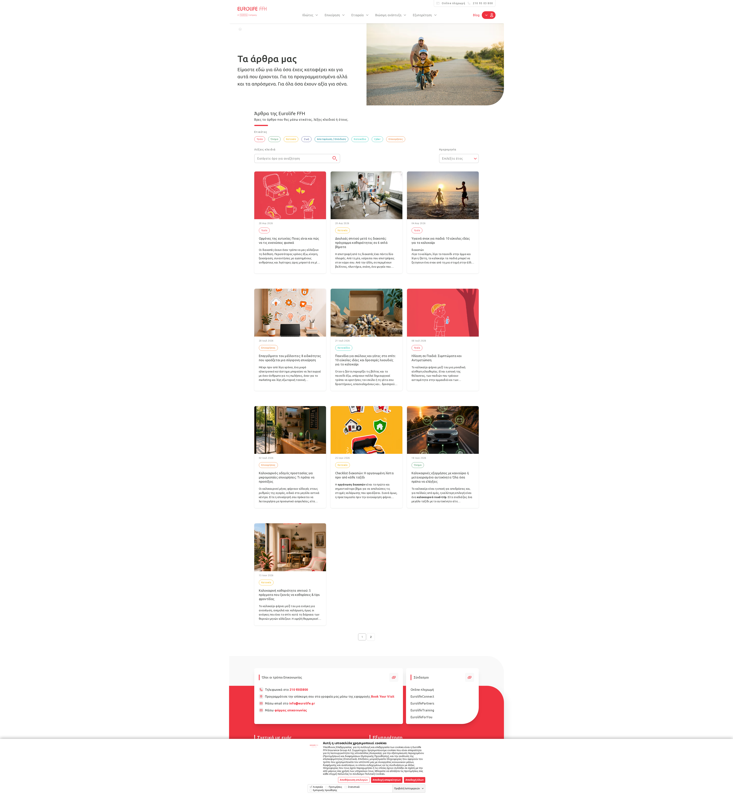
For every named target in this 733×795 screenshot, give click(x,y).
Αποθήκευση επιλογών (354, 779)
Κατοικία (291, 139)
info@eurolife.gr (302, 703)
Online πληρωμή (422, 689)
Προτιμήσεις (335, 787)
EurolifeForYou (422, 717)
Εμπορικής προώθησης (325, 790)
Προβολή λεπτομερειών (407, 788)
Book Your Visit (382, 696)
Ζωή (306, 139)
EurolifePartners (422, 703)
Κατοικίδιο (360, 139)
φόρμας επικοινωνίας (290, 710)
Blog (476, 15)
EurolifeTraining (422, 710)
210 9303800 (299, 689)
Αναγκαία (318, 787)
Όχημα (274, 139)
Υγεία (260, 139)
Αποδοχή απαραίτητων (387, 779)
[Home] (240, 29)
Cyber (377, 139)
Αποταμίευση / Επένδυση (331, 139)
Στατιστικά (353, 787)
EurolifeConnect (422, 696)
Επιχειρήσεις (396, 139)
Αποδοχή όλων (414, 779)
